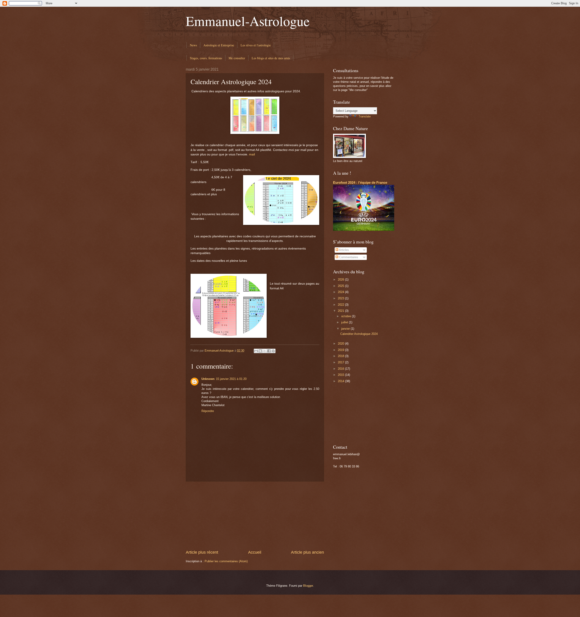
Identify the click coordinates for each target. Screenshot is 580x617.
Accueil (254, 552)
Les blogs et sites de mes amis (271, 58)
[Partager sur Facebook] (269, 351)
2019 (341, 350)
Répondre (207, 411)
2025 (341, 286)
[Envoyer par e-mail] (256, 351)
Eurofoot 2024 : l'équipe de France (360, 182)
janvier (346, 328)
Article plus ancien (307, 552)
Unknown (208, 379)
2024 (341, 292)
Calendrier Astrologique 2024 (359, 334)
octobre (346, 316)
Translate (364, 116)
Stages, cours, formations (206, 58)
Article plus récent (202, 552)
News (193, 45)
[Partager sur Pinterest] (273, 351)
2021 (341, 310)
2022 (341, 304)
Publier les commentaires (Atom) (226, 561)
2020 (341, 343)
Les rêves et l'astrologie (256, 45)
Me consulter (237, 58)
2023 (341, 298)
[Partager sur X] (264, 351)
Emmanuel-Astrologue (248, 21)
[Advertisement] (255, 515)
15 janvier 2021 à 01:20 (231, 379)
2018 (341, 356)
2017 (341, 362)
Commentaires (348, 257)
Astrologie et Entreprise (218, 45)
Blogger (308, 585)
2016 (341, 368)
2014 (341, 381)
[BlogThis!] (260, 351)
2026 (341, 279)
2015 (341, 374)
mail (252, 154)
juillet (345, 322)
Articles (343, 250)
